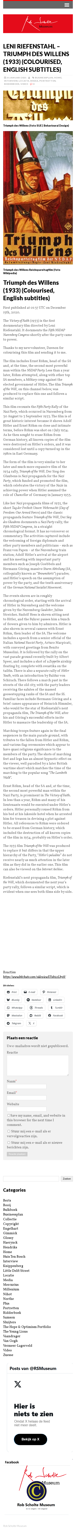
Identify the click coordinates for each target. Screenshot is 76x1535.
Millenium (11, 1289)
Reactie (12, 1052)
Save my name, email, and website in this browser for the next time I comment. (36, 1120)
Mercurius (11, 1285)
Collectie (10, 1219)
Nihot (7, 1294)
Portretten (47, 80)
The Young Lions (15, 1331)
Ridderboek (12, 84)
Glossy (8, 1238)
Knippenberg (13, 1266)
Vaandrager (11, 1336)
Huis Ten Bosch (14, 1257)
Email (11, 1093)
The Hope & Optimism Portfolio (27, 1327)
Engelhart (10, 1228)
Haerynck (10, 1242)
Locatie (24, 80)
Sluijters (9, 1322)
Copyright (11, 1224)
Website (13, 1104)
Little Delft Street (16, 1271)
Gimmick (10, 1233)
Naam (11, 1081)
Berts (7, 1200)
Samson (9, 1317)
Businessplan (44, 77)
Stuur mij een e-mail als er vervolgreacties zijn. (29, 1134)
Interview (11, 80)
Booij (7, 1205)
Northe (8, 1299)
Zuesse (8, 1355)
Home (58, 77)
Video (24, 84)
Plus (6, 1303)
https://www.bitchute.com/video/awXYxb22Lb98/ (34, 977)
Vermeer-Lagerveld (17, 1346)
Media (34, 80)
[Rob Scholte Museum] (38, 24)
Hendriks (10, 1247)
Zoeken (67, 1178)
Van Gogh (10, 1341)
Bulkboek (10, 1210)
